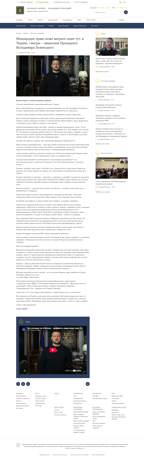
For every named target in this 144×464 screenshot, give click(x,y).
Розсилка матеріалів (60, 415)
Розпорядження (78, 398)
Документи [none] (53, 20)
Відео (56, 393)
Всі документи (77, 403)
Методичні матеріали (99, 423)
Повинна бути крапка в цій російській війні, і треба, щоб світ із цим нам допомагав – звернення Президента (110, 60)
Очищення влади (119, 407)
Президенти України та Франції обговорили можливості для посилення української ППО (110, 118)
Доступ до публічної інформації (99, 413)
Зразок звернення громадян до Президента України (80, 416)
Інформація (115, 410)
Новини (25, 33)
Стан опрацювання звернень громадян (79, 431)
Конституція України (79, 401)
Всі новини (94, 26)
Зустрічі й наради (40, 398)
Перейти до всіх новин (103, 144)
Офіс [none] (79, 20)
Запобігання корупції (118, 403)
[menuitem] (21, 20)
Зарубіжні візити (40, 403)
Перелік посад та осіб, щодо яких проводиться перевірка (119, 417)
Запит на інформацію (81, 2)
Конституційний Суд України (79, 455)
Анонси (56, 410)
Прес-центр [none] (92, 20)
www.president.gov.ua (78, 446)
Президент (97, 393)
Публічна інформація (97, 408)
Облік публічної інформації (97, 427)
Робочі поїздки (39, 401)
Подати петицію (43, 2)
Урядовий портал (44, 455)
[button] (100, 8)
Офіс (113, 393)
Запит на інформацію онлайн (99, 417)
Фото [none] (30, 20)
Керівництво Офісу (117, 396)
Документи (78, 393)
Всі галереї (38, 406)
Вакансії (114, 401)
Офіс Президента (63, 26)
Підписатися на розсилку (62, 2)
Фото (37, 393)
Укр (120, 2)
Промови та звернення (37, 26)
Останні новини (21, 26)
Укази (75, 396)
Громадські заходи (40, 396)
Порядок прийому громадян (78, 427)
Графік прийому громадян (81, 421)
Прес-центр (59, 407)
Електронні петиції (79, 423)
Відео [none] (40, 20)
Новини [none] (19, 20)
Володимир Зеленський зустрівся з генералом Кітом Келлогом (109, 106)
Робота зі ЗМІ (58, 412)
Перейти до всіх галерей (103, 192)
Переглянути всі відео (102, 71)
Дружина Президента (79, 26)
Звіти (94, 421)
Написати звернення (26, 2)
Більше (121, 20)
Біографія (95, 396)
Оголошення (115, 398)
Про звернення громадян (80, 412)
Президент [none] (67, 20)
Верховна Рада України (60, 455)
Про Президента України (100, 398)
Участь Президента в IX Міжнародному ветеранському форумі (111, 182)
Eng (125, 2)
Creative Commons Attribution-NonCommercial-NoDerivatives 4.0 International (96, 444)
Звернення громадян (77, 408)
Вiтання (51, 26)
